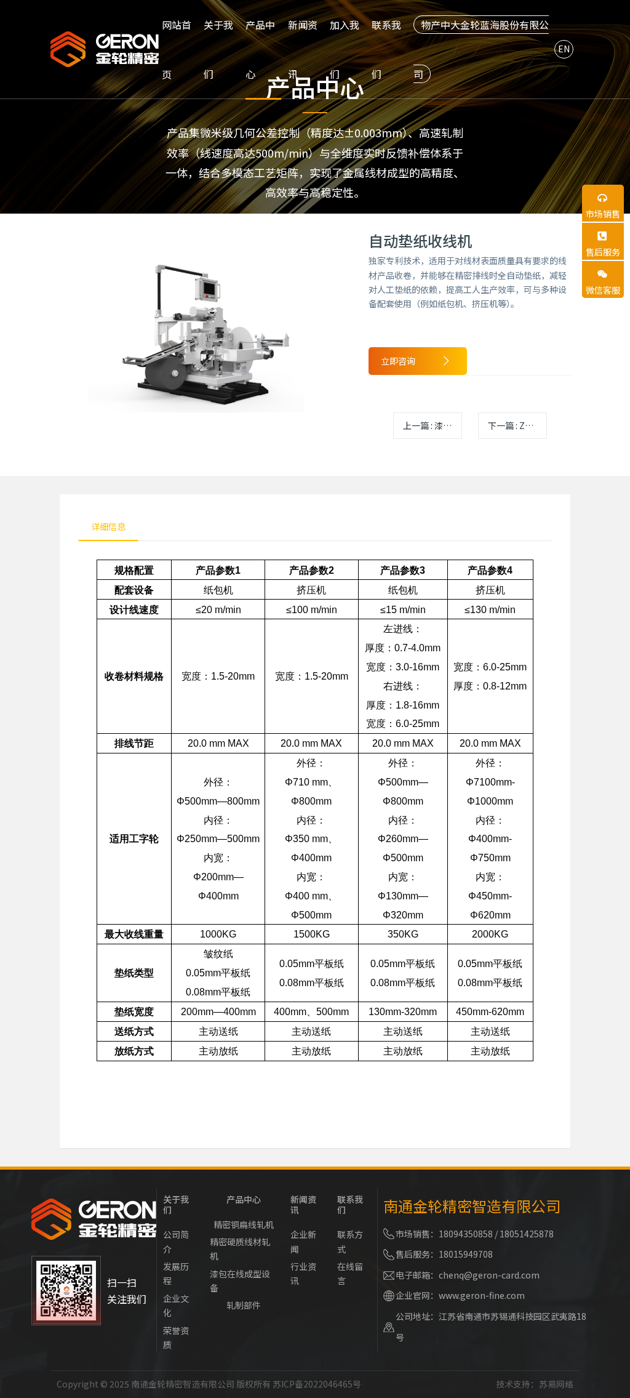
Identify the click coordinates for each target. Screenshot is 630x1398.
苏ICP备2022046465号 (317, 1384)
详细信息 (108, 526)
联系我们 (350, 1204)
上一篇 (432, 425)
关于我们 (176, 1204)
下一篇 (517, 425)
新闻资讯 (303, 1204)
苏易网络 (556, 1384)
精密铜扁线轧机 (243, 1224)
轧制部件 (243, 1305)
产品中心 (243, 1199)
